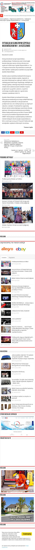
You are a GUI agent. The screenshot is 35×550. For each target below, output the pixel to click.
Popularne (12, 257)
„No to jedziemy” (16, 319)
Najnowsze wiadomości (16, 19)
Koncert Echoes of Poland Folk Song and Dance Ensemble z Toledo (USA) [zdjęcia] (15, 202)
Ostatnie (4, 257)
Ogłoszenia (3, 351)
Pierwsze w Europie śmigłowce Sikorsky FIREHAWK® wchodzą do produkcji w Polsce (21, 287)
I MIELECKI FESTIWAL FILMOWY (20, 311)
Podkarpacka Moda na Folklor (12, 179)
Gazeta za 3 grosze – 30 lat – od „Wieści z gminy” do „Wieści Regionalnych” (21, 151)
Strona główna (4, 19)
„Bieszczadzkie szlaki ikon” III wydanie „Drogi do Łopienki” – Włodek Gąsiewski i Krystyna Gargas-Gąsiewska (23, 356)
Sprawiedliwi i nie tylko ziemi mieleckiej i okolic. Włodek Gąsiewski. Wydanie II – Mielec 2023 (22, 381)
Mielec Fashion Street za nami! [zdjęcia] (15, 225)
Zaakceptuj (27, 534)
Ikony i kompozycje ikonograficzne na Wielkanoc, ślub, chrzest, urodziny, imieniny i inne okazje (22, 406)
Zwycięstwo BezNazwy (18, 371)
